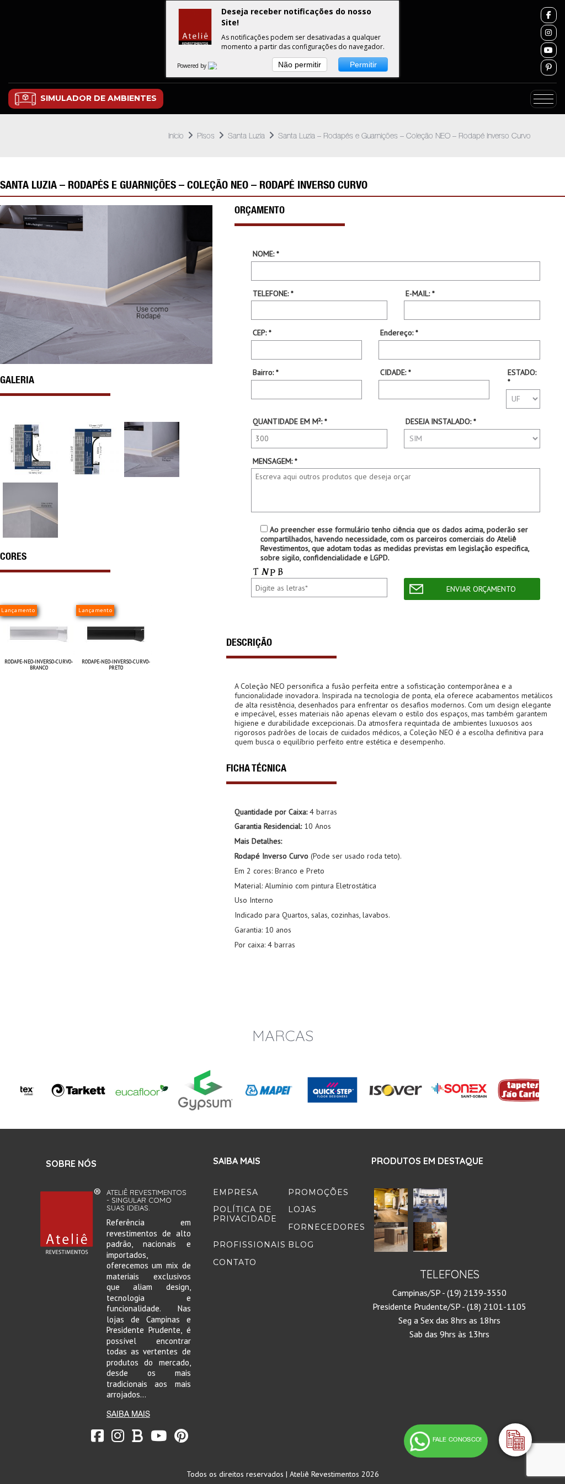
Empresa (235, 1192)
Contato (235, 1262)
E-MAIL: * (420, 293)
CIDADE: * (395, 372)
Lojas (302, 1209)
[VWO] (219, 65)
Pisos (206, 135)
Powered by (192, 65)
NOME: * (266, 254)
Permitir (363, 64)
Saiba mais (128, 1414)
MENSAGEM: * (275, 461)
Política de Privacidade (245, 1214)
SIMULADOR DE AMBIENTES (98, 98)
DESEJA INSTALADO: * (441, 421)
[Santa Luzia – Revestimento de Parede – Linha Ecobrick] (430, 1238)
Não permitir (299, 64)
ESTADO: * (522, 377)
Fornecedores (326, 1227)
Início (176, 135)
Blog (301, 1245)
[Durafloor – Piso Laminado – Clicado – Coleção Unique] (391, 1238)
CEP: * (262, 332)
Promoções (318, 1192)
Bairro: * (266, 372)
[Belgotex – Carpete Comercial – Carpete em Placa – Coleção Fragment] (430, 1204)
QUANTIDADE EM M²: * (290, 421)
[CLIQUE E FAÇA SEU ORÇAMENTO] (515, 1439)
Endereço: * (399, 332)
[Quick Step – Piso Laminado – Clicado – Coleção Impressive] (391, 1204)
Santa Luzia (246, 135)
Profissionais (249, 1245)
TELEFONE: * (273, 293)
